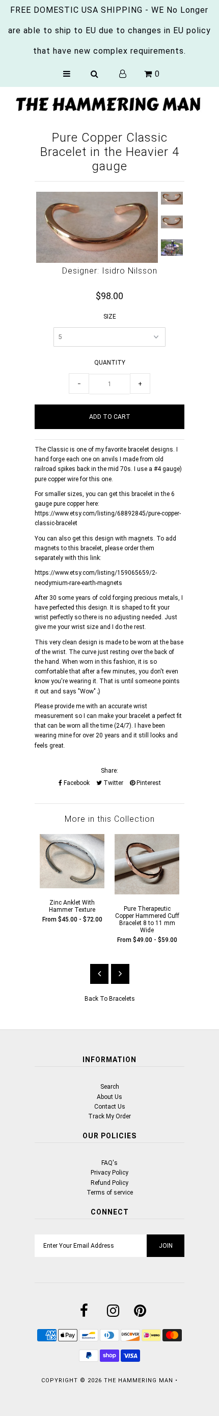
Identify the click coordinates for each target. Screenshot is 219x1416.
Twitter (112, 782)
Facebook (76, 782)
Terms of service (110, 1192)
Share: (109, 770)
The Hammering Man (138, 1380)
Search (109, 1086)
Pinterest (148, 782)
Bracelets (122, 998)
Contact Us (109, 1106)
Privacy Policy (109, 1172)
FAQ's (109, 1162)
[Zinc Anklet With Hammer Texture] (72, 886)
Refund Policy (109, 1182)
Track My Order (109, 1116)
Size (109, 316)
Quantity (109, 362)
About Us (109, 1096)
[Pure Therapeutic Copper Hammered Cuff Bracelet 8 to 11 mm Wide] (147, 892)
